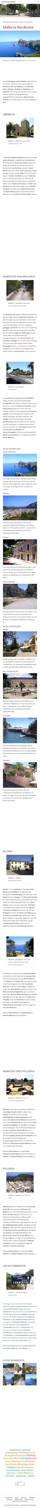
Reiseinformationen (24, 1467)
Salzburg (30, 1455)
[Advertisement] (20, 826)
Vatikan (10, 1467)
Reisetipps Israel (26, 1464)
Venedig (24, 1458)
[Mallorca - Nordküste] (20, 290)
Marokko (32, 1458)
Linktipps (23, 1498)
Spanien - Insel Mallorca (20, 1472)
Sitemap (32, 100)
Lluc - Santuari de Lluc (10, 671)
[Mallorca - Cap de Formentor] (20, 1279)
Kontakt (9, 1499)
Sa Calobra (6, 716)
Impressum (18, 1499)
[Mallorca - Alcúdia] (20, 128)
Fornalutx (6, 760)
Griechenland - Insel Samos (20, 1470)
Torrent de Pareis (9, 582)
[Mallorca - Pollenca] (20, 1182)
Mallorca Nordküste (26, 22)
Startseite (15, 22)
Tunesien (16, 1461)
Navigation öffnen (8, 2)
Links (16, 1498)
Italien (8, 1461)
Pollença (6, 493)
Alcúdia (5, 629)
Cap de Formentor (9, 452)
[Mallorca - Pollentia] (20, 1085)
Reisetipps (21, 1455)
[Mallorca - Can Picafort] (20, 373)
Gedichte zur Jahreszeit (20, 1450)
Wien (16, 1458)
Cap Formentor (25, 338)
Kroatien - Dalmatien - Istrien (20, 1475)
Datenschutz (29, 1499)
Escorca (5, 537)
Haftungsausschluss (20, 1501)
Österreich (8, 1458)
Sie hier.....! (24, 1015)
